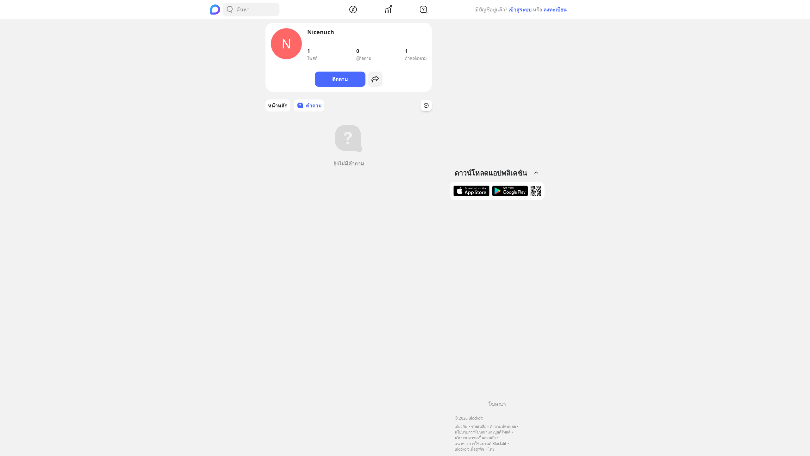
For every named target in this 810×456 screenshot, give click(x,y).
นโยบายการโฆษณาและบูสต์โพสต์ (483, 432)
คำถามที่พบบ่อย (503, 426)
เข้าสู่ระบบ (520, 9)
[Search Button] (229, 9)
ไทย (491, 449)
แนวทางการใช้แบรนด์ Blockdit (480, 443)
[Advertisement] (497, 303)
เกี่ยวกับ (461, 426)
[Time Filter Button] (426, 105)
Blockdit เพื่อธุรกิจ (469, 449)
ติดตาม (340, 79)
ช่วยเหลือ (478, 426)
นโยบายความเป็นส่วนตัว (475, 437)
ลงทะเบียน (555, 9)
